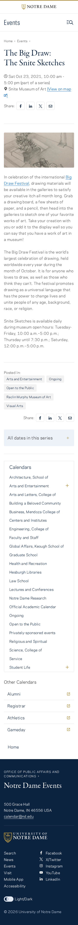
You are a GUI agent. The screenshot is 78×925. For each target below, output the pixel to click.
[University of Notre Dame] (39, 837)
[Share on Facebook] (20, 106)
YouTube (52, 872)
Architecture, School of (28, 477)
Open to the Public (20, 388)
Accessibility (15, 885)
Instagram (54, 866)
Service (15, 658)
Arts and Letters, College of (32, 494)
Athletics (16, 717)
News (8, 859)
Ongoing (55, 379)
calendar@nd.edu (19, 816)
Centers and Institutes (28, 520)
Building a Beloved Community (35, 503)
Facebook (53, 853)
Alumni (14, 694)
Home (8, 41)
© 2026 (11, 911)
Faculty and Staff (24, 537)
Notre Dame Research (27, 598)
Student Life (19, 667)
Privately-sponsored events (32, 632)
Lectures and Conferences (31, 589)
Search (10, 853)
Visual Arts (14, 406)
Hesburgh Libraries (25, 572)
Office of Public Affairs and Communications (32, 774)
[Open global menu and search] (70, 22)
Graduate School (23, 554)
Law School (19, 580)
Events (12, 22)
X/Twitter (53, 859)
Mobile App (13, 879)
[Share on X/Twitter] (40, 106)
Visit (8, 872)
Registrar (16, 706)
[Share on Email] (50, 106)
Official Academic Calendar (32, 606)
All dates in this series (30, 438)
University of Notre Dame (40, 911)
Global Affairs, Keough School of (36, 546)
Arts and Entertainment (24, 379)
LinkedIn (52, 879)
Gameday (16, 729)
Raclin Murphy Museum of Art (28, 397)
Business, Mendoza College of (34, 511)
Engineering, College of (29, 528)
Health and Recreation (28, 563)
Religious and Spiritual (28, 641)
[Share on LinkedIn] (30, 106)
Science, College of (25, 650)
